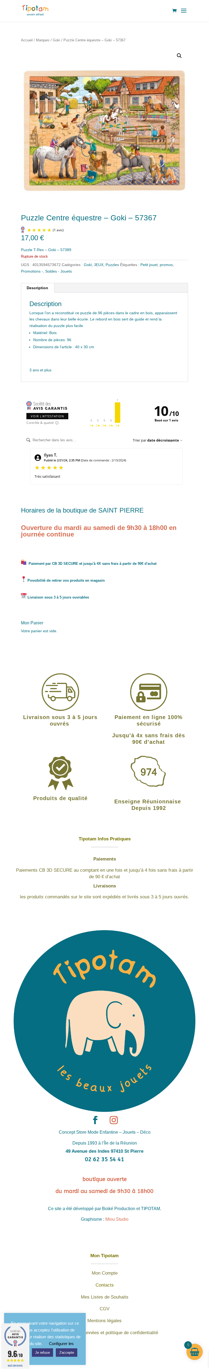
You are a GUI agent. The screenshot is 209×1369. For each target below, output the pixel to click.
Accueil (27, 40)
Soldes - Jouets (58, 271)
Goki (56, 40)
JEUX (98, 265)
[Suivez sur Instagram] (114, 1120)
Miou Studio (116, 1219)
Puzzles (112, 265)
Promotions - (32, 271)
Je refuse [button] (42, 1352)
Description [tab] (37, 288)
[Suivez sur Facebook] (95, 1120)
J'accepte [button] (66, 1352)
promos (166, 265)
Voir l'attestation (47, 416)
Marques (43, 40)
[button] (179, 56)
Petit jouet (149, 265)
